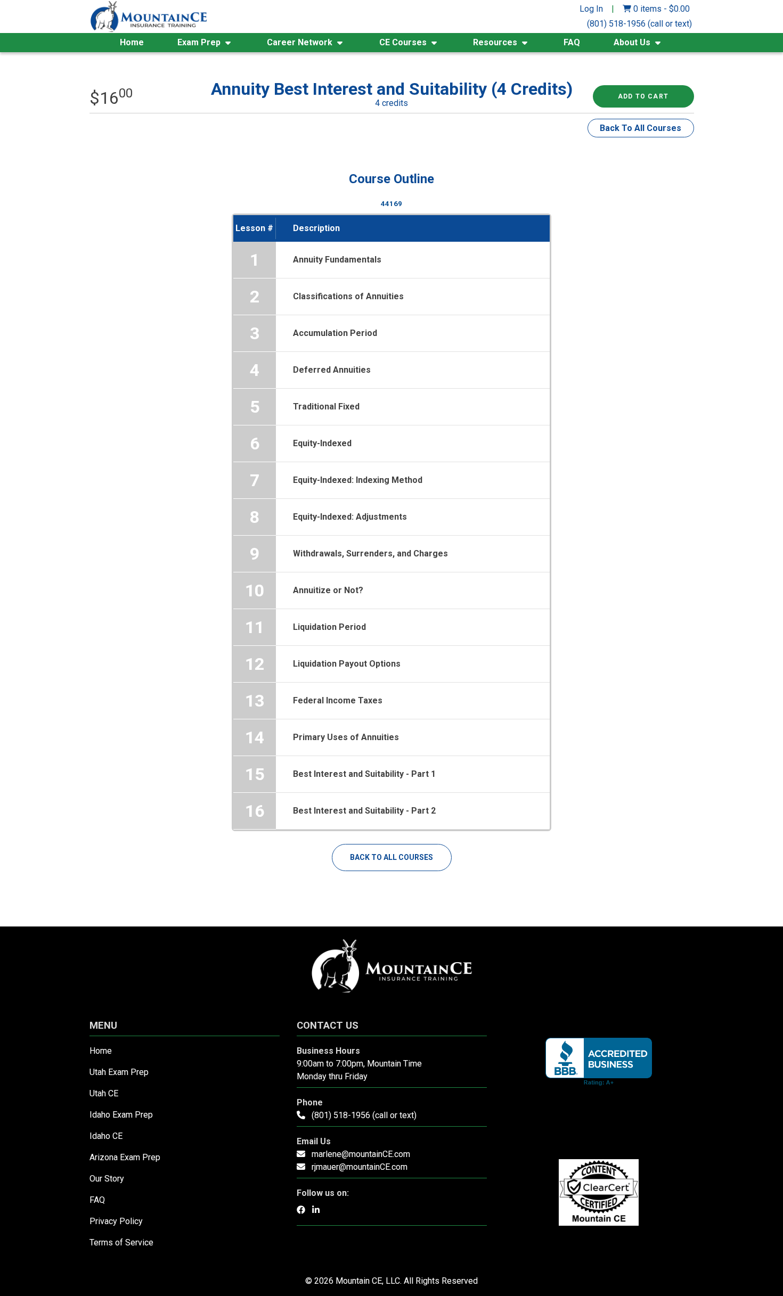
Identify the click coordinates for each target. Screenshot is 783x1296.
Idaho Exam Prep (121, 1115)
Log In (591, 9)
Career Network (299, 42)
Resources (495, 42)
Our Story (106, 1179)
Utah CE (103, 1093)
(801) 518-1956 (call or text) (639, 24)
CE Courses (403, 42)
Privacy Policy (116, 1221)
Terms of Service (121, 1242)
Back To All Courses (640, 128)
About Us (632, 42)
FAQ (572, 42)
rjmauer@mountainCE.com (359, 1167)
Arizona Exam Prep (124, 1157)
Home (132, 42)
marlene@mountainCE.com (361, 1154)
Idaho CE (106, 1136)
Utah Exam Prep (119, 1072)
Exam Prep (199, 42)
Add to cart (643, 96)
